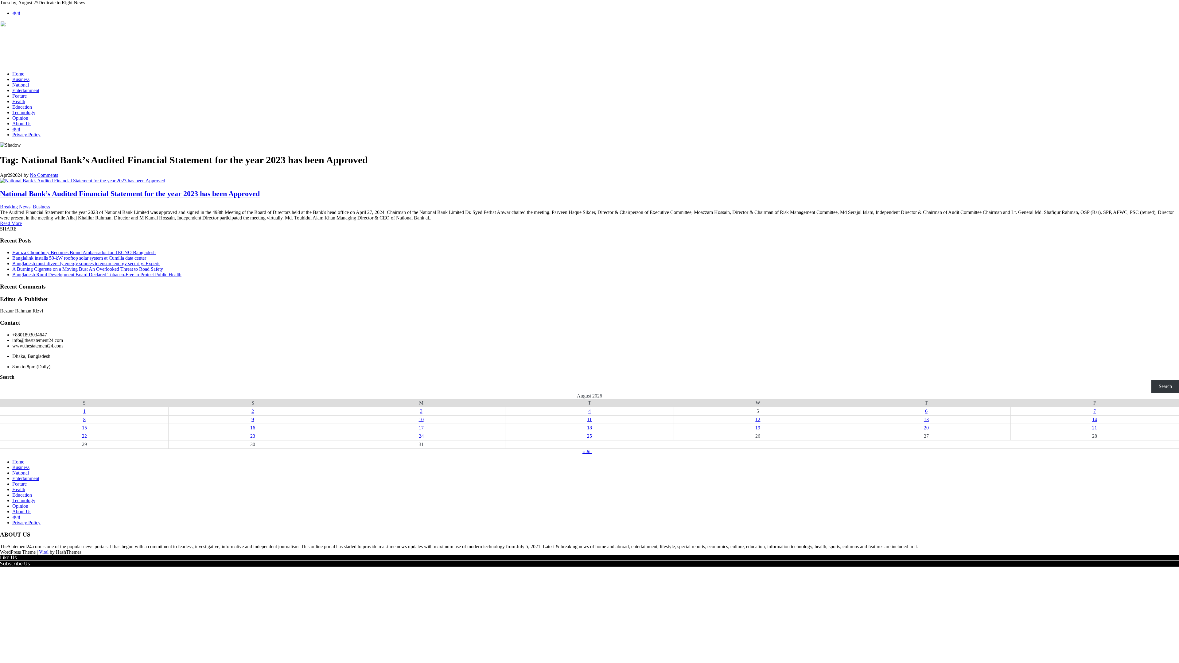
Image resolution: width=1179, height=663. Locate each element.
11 (589, 419)
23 (252, 436)
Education (22, 107)
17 (421, 427)
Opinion (20, 118)
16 (252, 427)
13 (926, 419)
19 (757, 427)
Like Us (8, 557)
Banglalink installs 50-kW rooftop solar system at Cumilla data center (79, 258)
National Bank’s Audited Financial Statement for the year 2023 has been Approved (130, 194)
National (20, 84)
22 (84, 436)
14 (1094, 419)
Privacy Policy (26, 134)
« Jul (587, 451)
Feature (19, 96)
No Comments (44, 175)
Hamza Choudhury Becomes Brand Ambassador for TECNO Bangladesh (84, 252)
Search (7, 377)
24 (421, 436)
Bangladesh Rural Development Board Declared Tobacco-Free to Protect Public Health (96, 274)
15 (84, 427)
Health (18, 101)
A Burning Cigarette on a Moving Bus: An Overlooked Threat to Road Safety (87, 269)
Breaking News (15, 206)
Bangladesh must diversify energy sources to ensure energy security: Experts (86, 263)
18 (589, 427)
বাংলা (16, 13)
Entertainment (25, 90)
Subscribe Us (15, 563)
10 (421, 419)
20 (926, 427)
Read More (11, 223)
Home (18, 73)
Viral (44, 552)
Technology (23, 112)
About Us (21, 123)
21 (1094, 427)
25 (589, 436)
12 (757, 419)
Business (20, 79)
